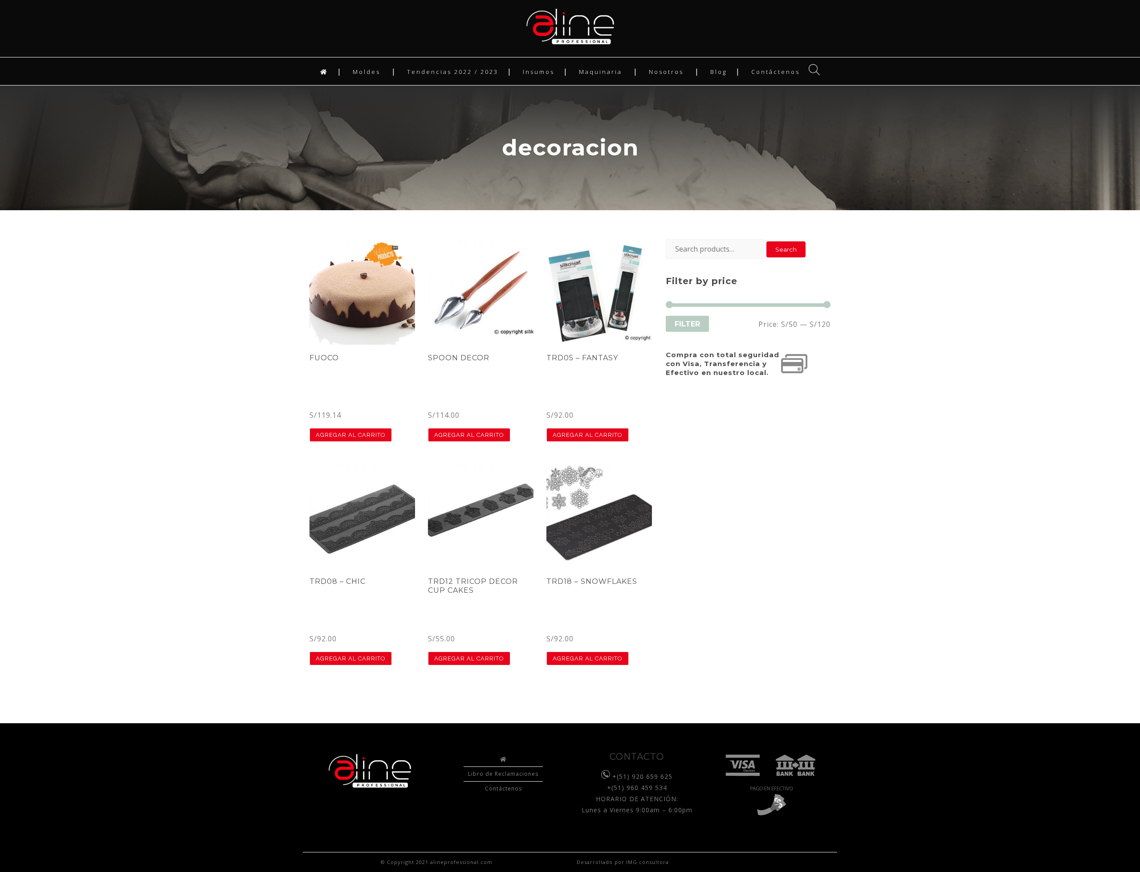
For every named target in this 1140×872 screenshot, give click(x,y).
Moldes (366, 72)
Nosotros (666, 72)
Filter (687, 323)
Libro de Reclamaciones (503, 774)
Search (786, 249)
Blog (718, 72)
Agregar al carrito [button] (351, 435)
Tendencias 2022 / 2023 (452, 72)
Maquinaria (600, 72)
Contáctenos (775, 72)
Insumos (538, 72)
